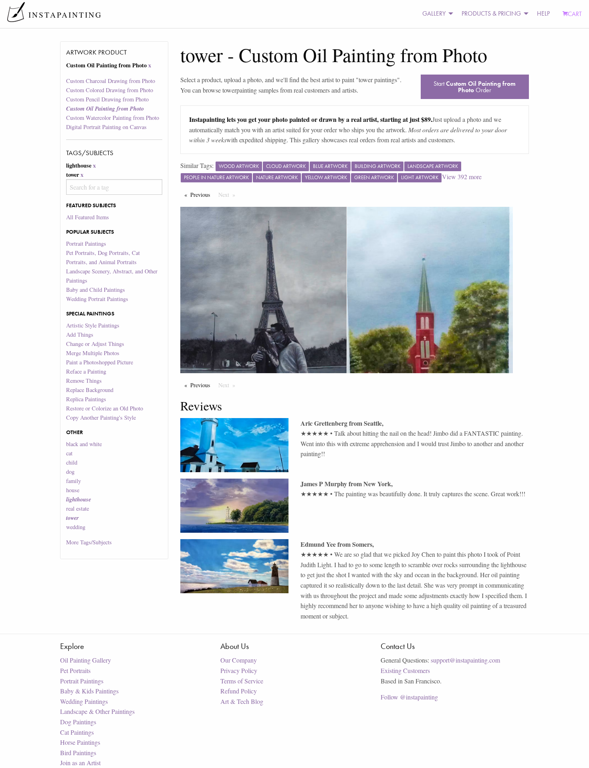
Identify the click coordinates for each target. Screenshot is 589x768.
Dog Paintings (78, 721)
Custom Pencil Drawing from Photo (107, 99)
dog (70, 471)
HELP (543, 13)
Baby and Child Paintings (95, 289)
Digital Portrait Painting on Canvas (106, 127)
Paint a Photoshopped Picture (99, 362)
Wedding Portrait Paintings (97, 299)
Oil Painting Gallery (85, 660)
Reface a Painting (86, 371)
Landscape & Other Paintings (97, 711)
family (73, 481)
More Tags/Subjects (89, 542)
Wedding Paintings (84, 701)
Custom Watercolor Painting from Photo (112, 117)
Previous (202, 194)
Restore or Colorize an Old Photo (104, 408)
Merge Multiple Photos (92, 353)
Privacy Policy (238, 670)
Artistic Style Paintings (92, 325)
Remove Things (84, 380)
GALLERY (434, 13)
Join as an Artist (80, 762)
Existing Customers (405, 670)
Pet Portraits (75, 670)
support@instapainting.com (465, 660)
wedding (75, 527)
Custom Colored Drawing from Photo (109, 90)
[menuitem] (435, 14)
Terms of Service (241, 681)
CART (575, 14)
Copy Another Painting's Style (101, 417)
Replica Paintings (86, 399)
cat (69, 453)
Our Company (238, 660)
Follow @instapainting (409, 697)
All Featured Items (87, 217)
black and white (84, 444)
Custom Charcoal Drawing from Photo (110, 81)
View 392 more (462, 176)
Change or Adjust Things (95, 344)
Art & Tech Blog (241, 701)
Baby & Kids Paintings (89, 691)
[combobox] (114, 187)
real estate (77, 508)
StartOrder (475, 86)
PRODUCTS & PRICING (491, 13)
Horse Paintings (80, 742)
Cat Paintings (77, 732)
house (72, 490)
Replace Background (89, 390)
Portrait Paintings (86, 243)
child (71, 462)
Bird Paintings (78, 752)
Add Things (79, 334)
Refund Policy (238, 691)
